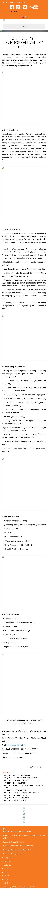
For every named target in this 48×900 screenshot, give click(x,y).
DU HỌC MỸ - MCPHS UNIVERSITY (15, 783)
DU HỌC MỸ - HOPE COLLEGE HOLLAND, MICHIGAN (20, 778)
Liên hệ (22, 2)
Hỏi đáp (7, 883)
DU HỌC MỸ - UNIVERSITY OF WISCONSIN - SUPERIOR (21, 792)
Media (6, 880)
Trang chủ (7, 858)
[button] (3, 31)
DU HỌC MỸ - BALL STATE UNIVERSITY (16, 795)
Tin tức (6, 876)
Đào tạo (7, 872)
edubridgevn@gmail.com (17, 745)
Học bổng (7, 868)
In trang (44, 767)
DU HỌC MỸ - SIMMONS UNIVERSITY (15, 800)
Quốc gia (7, 865)
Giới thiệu (7, 861)
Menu (24, 26)
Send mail (35, 767)
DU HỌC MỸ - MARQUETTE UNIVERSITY (16, 798)
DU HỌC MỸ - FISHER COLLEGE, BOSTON (17, 775)
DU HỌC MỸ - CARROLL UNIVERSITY (15, 790)
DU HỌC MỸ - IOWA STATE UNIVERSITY (16, 780)
